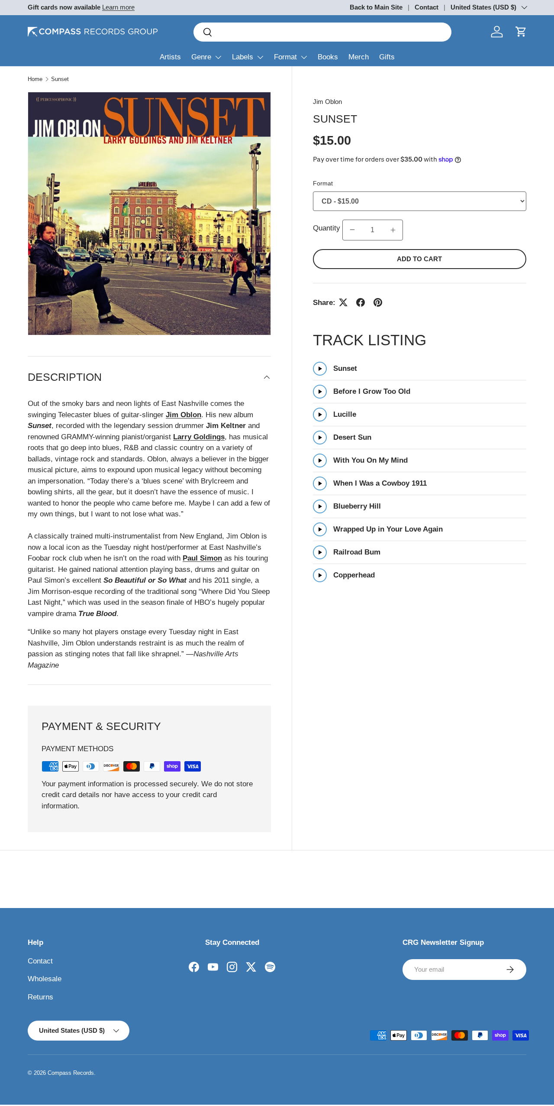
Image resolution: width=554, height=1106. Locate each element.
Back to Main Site (376, 7)
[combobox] (322, 32)
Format (285, 57)
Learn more (118, 7)
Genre (201, 57)
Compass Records (71, 1073)
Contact (426, 7)
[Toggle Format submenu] (304, 57)
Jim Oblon (327, 101)
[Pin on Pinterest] (378, 302)
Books (328, 57)
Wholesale (44, 979)
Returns (40, 997)
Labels (242, 57)
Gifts (387, 57)
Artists (170, 57)
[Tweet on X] (343, 302)
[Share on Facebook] (360, 302)
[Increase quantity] (393, 230)
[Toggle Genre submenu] (218, 57)
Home (35, 79)
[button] (521, 31)
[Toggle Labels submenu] (260, 57)
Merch (358, 57)
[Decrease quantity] (352, 230)
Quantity (327, 228)
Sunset (60, 79)
